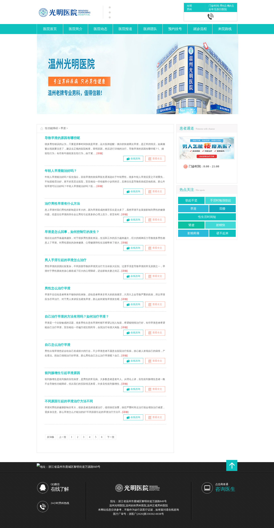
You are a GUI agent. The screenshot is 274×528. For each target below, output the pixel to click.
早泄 (63, 128)
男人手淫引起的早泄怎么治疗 (65, 260)
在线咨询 (135, 158)
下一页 (110, 437)
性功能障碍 (51, 128)
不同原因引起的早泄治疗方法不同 (69, 401)
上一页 (62, 437)
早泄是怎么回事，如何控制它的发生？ (72, 231)
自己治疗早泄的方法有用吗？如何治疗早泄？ (77, 316)
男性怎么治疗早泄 (57, 288)
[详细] (99, 153)
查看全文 (157, 158)
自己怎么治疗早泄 (57, 344)
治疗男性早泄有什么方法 (62, 203)
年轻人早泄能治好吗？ (61, 170)
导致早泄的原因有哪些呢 (62, 138)
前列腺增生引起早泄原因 (62, 373)
